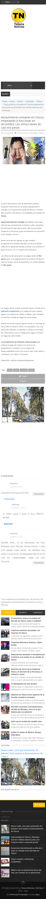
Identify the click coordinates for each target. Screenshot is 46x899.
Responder (38, 494)
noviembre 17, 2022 (16, 486)
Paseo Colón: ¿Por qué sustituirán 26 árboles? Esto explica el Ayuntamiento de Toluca (22, 753)
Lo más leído (8, 612)
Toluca (39, 101)
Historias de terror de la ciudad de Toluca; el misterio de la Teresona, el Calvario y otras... (26, 671)
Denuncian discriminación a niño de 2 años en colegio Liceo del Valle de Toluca (26, 850)
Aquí (38, 894)
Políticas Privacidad (19, 894)
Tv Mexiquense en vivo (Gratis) (24, 684)
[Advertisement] (23, 55)
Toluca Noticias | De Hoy (31, 888)
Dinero (20, 101)
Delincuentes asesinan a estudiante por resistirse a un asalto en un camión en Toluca (28, 657)
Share (23, 381)
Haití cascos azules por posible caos (26, 721)
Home (4, 101)
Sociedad (30, 101)
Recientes (23, 612)
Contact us (40, 805)
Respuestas (13, 499)
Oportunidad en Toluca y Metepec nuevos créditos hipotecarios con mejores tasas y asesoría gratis (25, 839)
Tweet (24, 376)
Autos (12, 101)
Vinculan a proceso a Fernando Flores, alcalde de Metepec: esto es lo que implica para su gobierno (27, 709)
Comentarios (38, 612)
